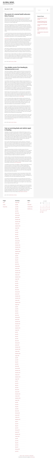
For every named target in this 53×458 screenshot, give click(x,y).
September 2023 (17, 276)
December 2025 (17, 219)
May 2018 (16, 406)
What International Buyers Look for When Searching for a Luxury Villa (42, 28)
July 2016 (16, 438)
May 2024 (16, 259)
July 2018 (16, 402)
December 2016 (17, 434)
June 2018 (16, 404)
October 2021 (17, 325)
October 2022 (17, 300)
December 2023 (17, 270)
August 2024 (17, 253)
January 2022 (17, 319)
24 (46, 209)
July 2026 (16, 204)
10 (46, 206)
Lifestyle (15, 61)
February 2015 (17, 449)
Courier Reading (21, 96)
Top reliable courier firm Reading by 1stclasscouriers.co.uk (16, 68)
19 (49, 207)
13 (40, 207)
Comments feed (30, 206)
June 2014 (16, 451)
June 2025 (16, 232)
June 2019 (16, 383)
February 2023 (17, 291)
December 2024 (17, 245)
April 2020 (16, 364)
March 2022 (17, 315)
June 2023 (16, 283)
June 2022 (16, 308)
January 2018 (17, 415)
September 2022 (17, 302)
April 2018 (16, 408)
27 (40, 210)
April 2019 (16, 387)
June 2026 (16, 206)
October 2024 (17, 249)
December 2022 (17, 296)
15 (43, 207)
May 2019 (16, 385)
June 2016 (16, 440)
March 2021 (17, 340)
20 (40, 209)
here (12, 118)
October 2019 (17, 374)
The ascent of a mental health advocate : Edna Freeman (18, 15)
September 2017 (17, 419)
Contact (4, 204)
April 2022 (16, 313)
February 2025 (17, 240)
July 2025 (16, 230)
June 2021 (16, 334)
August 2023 (17, 279)
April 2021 (16, 338)
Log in (28, 202)
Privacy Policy (5, 206)
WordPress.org (30, 208)
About (4, 202)
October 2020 (17, 351)
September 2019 (17, 376)
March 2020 (17, 366)
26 (49, 209)
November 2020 (17, 349)
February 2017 (17, 430)
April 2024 (16, 262)
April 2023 (16, 287)
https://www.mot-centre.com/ (23, 191)
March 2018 (17, 410)
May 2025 (16, 234)
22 (43, 209)
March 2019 (17, 389)
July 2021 (16, 332)
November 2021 (17, 323)
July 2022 (16, 306)
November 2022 (17, 298)
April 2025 (16, 236)
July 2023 (16, 281)
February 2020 (17, 368)
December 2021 (17, 321)
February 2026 (17, 215)
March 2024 (17, 264)
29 (43, 210)
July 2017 (16, 421)
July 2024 (16, 255)
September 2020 (17, 353)
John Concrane (11, 61)
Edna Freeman (7, 38)
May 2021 (16, 336)
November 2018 (17, 393)
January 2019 (17, 391)
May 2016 (16, 442)
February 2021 (17, 342)
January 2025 (17, 242)
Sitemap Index (31, 455)
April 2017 (16, 427)
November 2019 (17, 372)
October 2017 (17, 417)
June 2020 (16, 359)
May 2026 (16, 208)
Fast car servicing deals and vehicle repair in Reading (18, 129)
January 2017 (17, 432)
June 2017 (16, 423)
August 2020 (17, 355)
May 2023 (16, 285)
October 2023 (17, 274)
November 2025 (17, 221)
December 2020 (17, 347)
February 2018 (17, 413)
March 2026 (17, 213)
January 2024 (17, 268)
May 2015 (16, 447)
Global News (8, 2)
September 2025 (17, 225)
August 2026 (17, 202)
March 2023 (17, 289)
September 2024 (17, 251)
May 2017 (16, 425)
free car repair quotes (18, 162)
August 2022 (17, 304)
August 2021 (17, 330)
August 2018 (17, 400)
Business (15, 122)
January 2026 (17, 217)
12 (49, 206)
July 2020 (16, 357)
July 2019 (16, 381)
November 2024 (17, 247)
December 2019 (17, 370)
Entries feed (29, 204)
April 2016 (16, 444)
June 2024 (16, 257)
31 (46, 210)
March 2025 (17, 238)
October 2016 (17, 436)
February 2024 (17, 266)
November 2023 (17, 272)
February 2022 (17, 317)
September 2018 (17, 398)
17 (46, 207)
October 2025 (17, 223)
